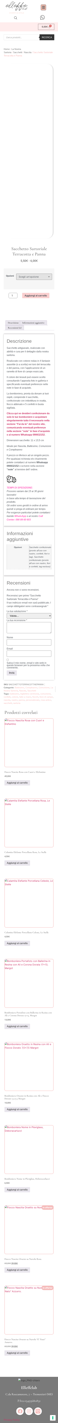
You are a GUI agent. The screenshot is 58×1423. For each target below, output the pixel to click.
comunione (45, 694)
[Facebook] (20, 1411)
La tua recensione (17, 620)
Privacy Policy (12, 1419)
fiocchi (35, 697)
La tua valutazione (17, 611)
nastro (15, 700)
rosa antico (46, 700)
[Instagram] (29, 1411)
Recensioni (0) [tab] (14, 327)
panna (22, 700)
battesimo (14, 694)
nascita (7, 700)
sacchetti (8, 703)
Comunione (44, 687)
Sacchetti (17, 52)
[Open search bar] (15, 17)
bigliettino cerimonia (29, 694)
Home (7, 49)
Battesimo (19, 687)
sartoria (16, 703)
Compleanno (31, 687)
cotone (15, 697)
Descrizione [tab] (13, 322)
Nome (10, 637)
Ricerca (47, 37)
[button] (43, 7)
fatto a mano (25, 697)
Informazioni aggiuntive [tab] (33, 322)
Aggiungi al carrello (36, 295)
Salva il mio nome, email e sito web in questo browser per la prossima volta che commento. (28, 665)
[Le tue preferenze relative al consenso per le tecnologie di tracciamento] (53, 1418)
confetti (7, 697)
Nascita (27, 52)
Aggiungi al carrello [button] (17, 782)
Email (10, 649)
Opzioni (10, 276)
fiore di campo (46, 697)
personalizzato (33, 700)
